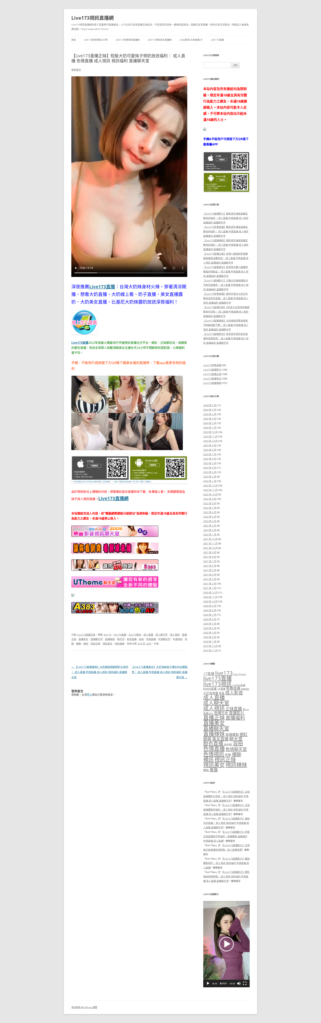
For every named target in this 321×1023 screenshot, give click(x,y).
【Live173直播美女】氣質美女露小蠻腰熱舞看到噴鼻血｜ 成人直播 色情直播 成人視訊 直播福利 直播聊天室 (225, 271)
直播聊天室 (97, 639)
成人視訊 (175, 634)
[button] (226, 944)
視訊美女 (107, 643)
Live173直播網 (113, 498)
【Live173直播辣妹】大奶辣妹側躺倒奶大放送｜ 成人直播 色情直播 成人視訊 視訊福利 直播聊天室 (99, 672)
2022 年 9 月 (209, 499)
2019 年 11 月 (210, 650)
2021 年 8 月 (209, 556)
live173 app (240, 674)
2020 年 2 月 (209, 637)
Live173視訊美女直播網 (159, 39)
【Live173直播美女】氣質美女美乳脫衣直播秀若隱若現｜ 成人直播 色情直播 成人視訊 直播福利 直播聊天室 (225, 338)
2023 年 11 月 (210, 436)
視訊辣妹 (119, 643)
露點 (206, 770)
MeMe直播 (210, 689)
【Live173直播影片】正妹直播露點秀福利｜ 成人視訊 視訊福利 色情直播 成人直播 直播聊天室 (226, 809)
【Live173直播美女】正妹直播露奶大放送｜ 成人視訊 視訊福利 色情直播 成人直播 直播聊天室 (226, 796)
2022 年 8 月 (209, 503)
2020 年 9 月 (209, 606)
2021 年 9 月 (209, 552)
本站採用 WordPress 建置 (84, 1007)
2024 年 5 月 (209, 409)
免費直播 (233, 688)
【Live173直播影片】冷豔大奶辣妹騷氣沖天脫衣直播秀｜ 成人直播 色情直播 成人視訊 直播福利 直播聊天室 (225, 285)
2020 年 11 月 (210, 597)
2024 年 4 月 (209, 414)
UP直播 (221, 689)
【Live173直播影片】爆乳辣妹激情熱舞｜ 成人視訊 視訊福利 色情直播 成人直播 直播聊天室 (226, 876)
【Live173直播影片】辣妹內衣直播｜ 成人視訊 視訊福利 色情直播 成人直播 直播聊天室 (226, 823)
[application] (226, 944)
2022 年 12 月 (210, 485)
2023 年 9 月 (209, 445)
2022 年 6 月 (209, 512)
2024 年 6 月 (209, 405)
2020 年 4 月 (209, 628)
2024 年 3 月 (209, 418)
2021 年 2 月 (209, 583)
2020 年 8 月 (209, 610)
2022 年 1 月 (209, 534)
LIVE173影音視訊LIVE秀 (96, 39)
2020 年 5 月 (209, 623)
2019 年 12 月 (210, 646)
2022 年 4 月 (209, 521)
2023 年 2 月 (209, 476)
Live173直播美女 (212, 378)
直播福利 (235, 717)
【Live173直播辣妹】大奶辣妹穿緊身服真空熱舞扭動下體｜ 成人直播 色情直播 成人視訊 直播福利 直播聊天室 (225, 325)
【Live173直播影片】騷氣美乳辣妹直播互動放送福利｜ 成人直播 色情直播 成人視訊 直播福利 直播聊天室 (225, 218)
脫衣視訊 (228, 744)
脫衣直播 (132, 639)
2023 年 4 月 (209, 467)
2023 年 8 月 (209, 450)
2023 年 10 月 (210, 441)
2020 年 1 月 (209, 641)
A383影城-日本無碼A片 (191, 39)
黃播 (214, 769)
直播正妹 (214, 717)
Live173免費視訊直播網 (128, 39)
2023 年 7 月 (209, 454)
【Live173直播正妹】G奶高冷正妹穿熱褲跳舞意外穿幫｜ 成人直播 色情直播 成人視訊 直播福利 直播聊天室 (226, 312)
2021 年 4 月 (209, 574)
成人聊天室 (161, 634)
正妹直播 (234, 709)
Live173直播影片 (212, 369)
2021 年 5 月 (209, 570)
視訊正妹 (95, 643)
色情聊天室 (164, 639)
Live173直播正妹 (86, 634)
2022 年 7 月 (209, 507)
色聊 (228, 755)
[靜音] (239, 983)
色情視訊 (177, 639)
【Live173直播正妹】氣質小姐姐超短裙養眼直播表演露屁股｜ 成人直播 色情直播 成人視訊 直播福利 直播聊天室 (225, 258)
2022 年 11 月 (210, 490)
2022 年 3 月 (209, 525)
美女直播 (220, 739)
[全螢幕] (245, 983)
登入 (89, 694)
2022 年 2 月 (209, 530)
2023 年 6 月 (209, 458)
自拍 (141, 639)
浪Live (246, 709)
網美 (207, 739)
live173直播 (120, 634)
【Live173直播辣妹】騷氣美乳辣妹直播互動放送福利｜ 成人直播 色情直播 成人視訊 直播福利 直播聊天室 (225, 245)
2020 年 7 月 (209, 614)
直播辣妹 (110, 639)
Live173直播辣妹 (212, 383)
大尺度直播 (210, 693)
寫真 (221, 693)
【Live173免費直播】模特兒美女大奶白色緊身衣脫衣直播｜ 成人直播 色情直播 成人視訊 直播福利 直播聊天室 (225, 298)
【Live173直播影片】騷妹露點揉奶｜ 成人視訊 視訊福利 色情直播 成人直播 (226, 863)
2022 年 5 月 (209, 516)
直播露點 (232, 734)
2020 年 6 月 (209, 619)
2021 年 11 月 (210, 543)
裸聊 (78, 643)
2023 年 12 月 (210, 432)
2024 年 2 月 (209, 423)
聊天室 (120, 639)
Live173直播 (217, 39)
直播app (208, 713)
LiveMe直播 (238, 685)
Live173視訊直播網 (92, 17)
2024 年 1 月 (209, 427)
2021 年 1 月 (209, 588)
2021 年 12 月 (210, 539)
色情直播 (151, 639)
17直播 (208, 673)
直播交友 (221, 712)
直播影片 (236, 712)
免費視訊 (245, 689)
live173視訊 (135, 634)
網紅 (243, 734)
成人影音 (234, 692)
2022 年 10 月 (210, 494)
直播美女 (83, 639)
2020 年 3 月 (209, 632)
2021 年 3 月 (209, 579)
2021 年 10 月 (210, 548)
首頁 (73, 39)
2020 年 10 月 (210, 601)
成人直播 (148, 634)
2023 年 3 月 (209, 472)
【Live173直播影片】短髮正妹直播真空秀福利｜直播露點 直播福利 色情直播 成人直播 (226, 836)
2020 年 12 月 (210, 592)
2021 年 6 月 (209, 565)
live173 (107, 634)
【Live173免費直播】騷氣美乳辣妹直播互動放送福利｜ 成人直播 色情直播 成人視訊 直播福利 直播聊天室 (225, 231)
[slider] (223, 983)
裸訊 (85, 643)
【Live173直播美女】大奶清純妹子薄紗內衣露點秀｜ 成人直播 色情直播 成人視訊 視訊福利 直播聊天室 (159, 672)
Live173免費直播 (212, 365)
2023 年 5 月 (209, 463)
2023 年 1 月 (209, 481)
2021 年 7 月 (209, 561)
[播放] (208, 983)
